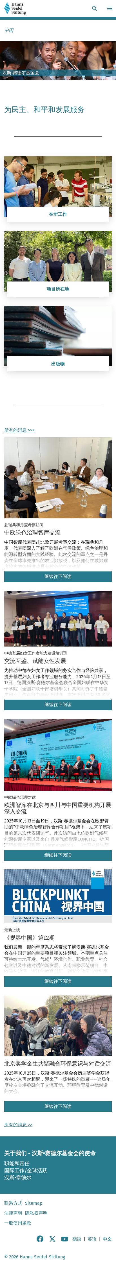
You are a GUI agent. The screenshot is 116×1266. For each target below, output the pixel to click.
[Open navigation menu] (110, 8)
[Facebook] (40, 1240)
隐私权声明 (36, 1213)
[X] (52, 1240)
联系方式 (13, 1203)
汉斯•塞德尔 (17, 1178)
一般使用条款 (17, 1223)
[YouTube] (64, 1240)
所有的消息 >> (18, 1124)
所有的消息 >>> (19, 430)
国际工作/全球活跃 (25, 1170)
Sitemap (34, 1203)
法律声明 (13, 1213)
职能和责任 (17, 1163)
